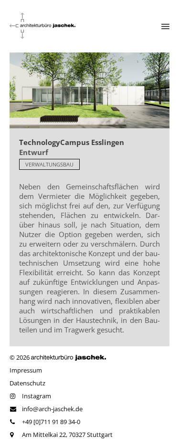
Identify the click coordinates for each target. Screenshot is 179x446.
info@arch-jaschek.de (52, 409)
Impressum (26, 370)
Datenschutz (27, 383)
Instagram (36, 396)
